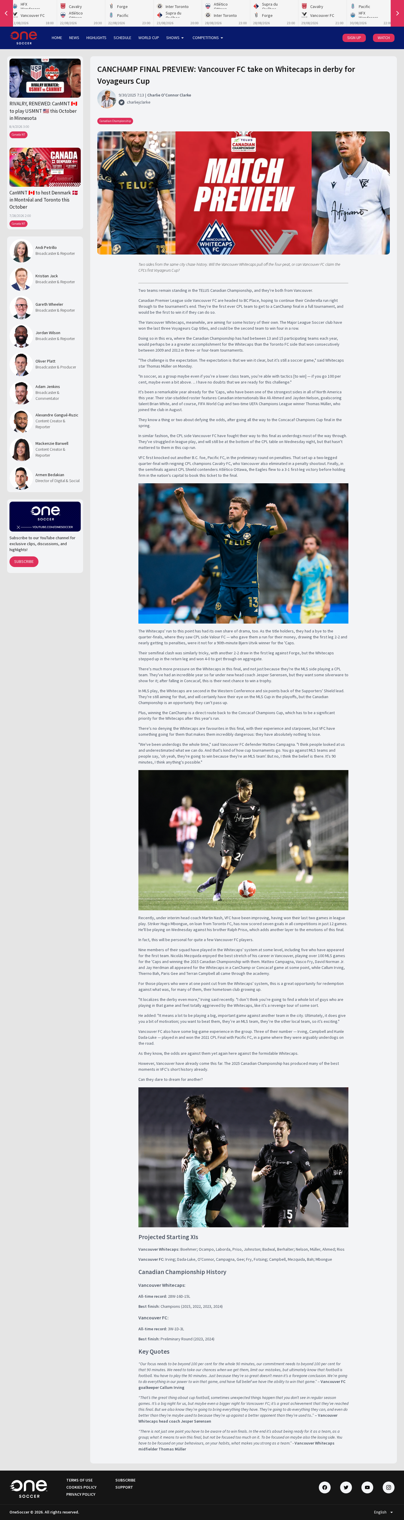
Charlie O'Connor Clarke (169, 95)
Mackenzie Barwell (51, 443)
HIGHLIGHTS (96, 37)
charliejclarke (139, 102)
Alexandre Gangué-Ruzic (56, 415)
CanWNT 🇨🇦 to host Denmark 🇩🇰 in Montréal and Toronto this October (43, 199)
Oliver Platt (45, 361)
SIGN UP (354, 37)
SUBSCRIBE (24, 561)
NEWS (74, 37)
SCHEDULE (122, 37)
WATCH (384, 37)
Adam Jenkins (47, 386)
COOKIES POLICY (81, 1487)
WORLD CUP (148, 37)
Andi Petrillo (46, 247)
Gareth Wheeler (49, 304)
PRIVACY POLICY (80, 1494)
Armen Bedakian (49, 474)
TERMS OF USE (79, 1480)
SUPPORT (124, 1487)
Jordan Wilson (47, 332)
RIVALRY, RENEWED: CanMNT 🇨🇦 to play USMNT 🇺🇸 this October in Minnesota (43, 110)
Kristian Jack (46, 275)
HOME (57, 37)
